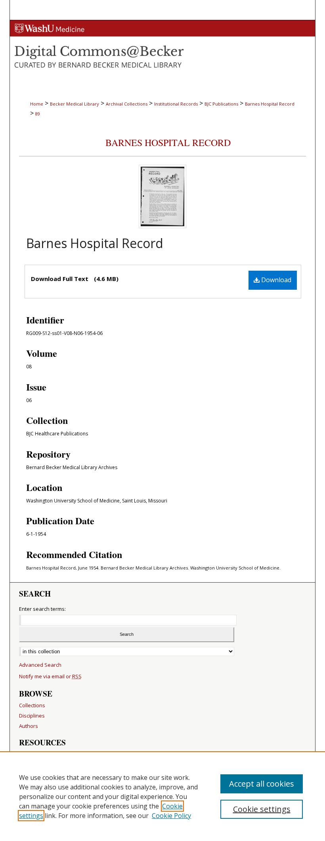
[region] (162, 796)
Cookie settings (262, 809)
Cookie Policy (171, 815)
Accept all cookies (261, 783)
